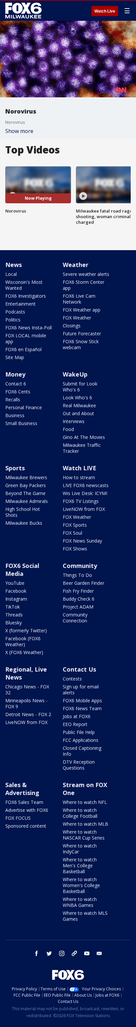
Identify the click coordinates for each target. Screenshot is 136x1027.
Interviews (74, 421)
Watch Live (104, 11)
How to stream (79, 477)
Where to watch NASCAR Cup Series (84, 835)
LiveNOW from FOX (84, 509)
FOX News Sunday (82, 541)
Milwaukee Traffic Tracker (82, 448)
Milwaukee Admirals (26, 501)
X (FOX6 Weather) (24, 652)
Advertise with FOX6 (26, 810)
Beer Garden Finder (83, 583)
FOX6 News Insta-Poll (28, 327)
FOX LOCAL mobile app (25, 338)
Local (11, 274)
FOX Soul (72, 533)
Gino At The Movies (84, 437)
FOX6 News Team (82, 708)
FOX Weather (77, 318)
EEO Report (75, 724)
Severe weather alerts (86, 274)
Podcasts (15, 312)
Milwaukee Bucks (23, 523)
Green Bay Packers (25, 485)
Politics (12, 319)
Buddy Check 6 (78, 599)
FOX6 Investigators (25, 296)
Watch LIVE (79, 468)
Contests (72, 679)
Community (80, 566)
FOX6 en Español (23, 349)
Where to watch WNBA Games (80, 902)
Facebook (15, 591)
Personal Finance (23, 407)
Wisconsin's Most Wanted (24, 285)
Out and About (78, 413)
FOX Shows (75, 549)
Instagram (16, 599)
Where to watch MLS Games (85, 916)
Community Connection (75, 618)
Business (14, 415)
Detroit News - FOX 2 (28, 714)
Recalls (12, 399)
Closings (72, 325)
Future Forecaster (82, 333)
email (99, 953)
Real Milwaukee (79, 405)
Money (15, 374)
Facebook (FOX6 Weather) (23, 641)
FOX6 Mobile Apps (82, 700)
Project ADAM (78, 607)
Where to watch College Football (80, 813)
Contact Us (79, 669)
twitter (49, 953)
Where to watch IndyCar (80, 849)
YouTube (14, 583)
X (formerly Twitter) (26, 630)
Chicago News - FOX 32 (27, 689)
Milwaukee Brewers (26, 477)
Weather (75, 265)
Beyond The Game (25, 493)
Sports (15, 468)
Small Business (21, 423)
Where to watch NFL (85, 802)
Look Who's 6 (77, 397)
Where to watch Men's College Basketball (80, 865)
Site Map (14, 357)
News (13, 265)
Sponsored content (25, 826)
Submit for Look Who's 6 (80, 387)
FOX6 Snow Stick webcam (81, 344)
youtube (87, 953)
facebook (36, 953)
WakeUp (75, 374)
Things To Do (77, 575)
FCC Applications (80, 740)
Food (68, 429)
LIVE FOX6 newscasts (86, 485)
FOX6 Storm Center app (83, 285)
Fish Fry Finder (78, 591)
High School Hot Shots (22, 512)
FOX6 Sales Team (24, 802)
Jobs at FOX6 (76, 716)
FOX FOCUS (18, 818)
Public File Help (79, 732)
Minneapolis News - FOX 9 (26, 703)
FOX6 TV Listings (81, 501)
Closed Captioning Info (82, 751)
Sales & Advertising (22, 789)
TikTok (12, 607)
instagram (61, 953)
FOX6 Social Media (22, 570)
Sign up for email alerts (81, 689)
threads (74, 953)
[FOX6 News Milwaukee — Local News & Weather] (24, 10)
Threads (14, 615)
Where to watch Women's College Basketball (81, 885)
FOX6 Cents (17, 391)
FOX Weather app (81, 310)
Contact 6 (15, 384)
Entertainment (20, 304)
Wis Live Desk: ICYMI (85, 493)
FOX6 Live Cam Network (79, 299)
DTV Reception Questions (79, 765)
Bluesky (13, 622)
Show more (19, 131)
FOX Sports (75, 525)
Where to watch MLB (85, 824)
